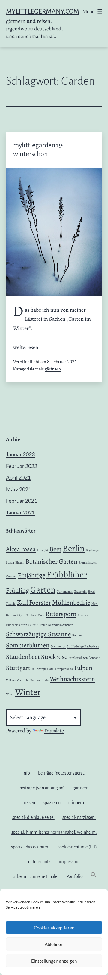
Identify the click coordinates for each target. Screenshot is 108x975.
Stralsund (75, 658)
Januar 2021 (20, 512)
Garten (43, 589)
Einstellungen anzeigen (54, 961)
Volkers (11, 680)
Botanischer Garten (51, 561)
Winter (27, 692)
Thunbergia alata (43, 669)
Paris (41, 615)
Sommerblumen (28, 645)
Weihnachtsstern (72, 679)
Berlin (74, 548)
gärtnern (53, 368)
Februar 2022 (21, 466)
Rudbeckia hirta (16, 625)
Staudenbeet (23, 656)
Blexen (19, 562)
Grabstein (80, 591)
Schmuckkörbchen (60, 625)
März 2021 (18, 489)
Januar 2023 (20, 454)
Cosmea (11, 576)
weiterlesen (25, 347)
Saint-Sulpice (37, 625)
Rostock (83, 615)
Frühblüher (66, 574)
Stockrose (54, 656)
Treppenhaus (64, 669)
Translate (54, 730)
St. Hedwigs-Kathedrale (83, 646)
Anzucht (42, 550)
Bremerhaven (88, 562)
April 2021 (18, 477)
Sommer (78, 635)
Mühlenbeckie (71, 602)
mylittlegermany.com (42, 11)
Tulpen (83, 667)
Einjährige (31, 575)
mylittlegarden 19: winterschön (38, 150)
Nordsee (31, 615)
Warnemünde (39, 680)
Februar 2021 (21, 500)
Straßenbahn (91, 658)
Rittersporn (61, 613)
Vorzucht (23, 680)
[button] (93, 876)
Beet (56, 549)
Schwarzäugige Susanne (38, 634)
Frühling (17, 590)
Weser (10, 694)
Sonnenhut (58, 646)
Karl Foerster (34, 602)
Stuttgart (18, 667)
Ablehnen (54, 944)
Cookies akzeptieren (54, 927)
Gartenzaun (65, 591)
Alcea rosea (21, 549)
